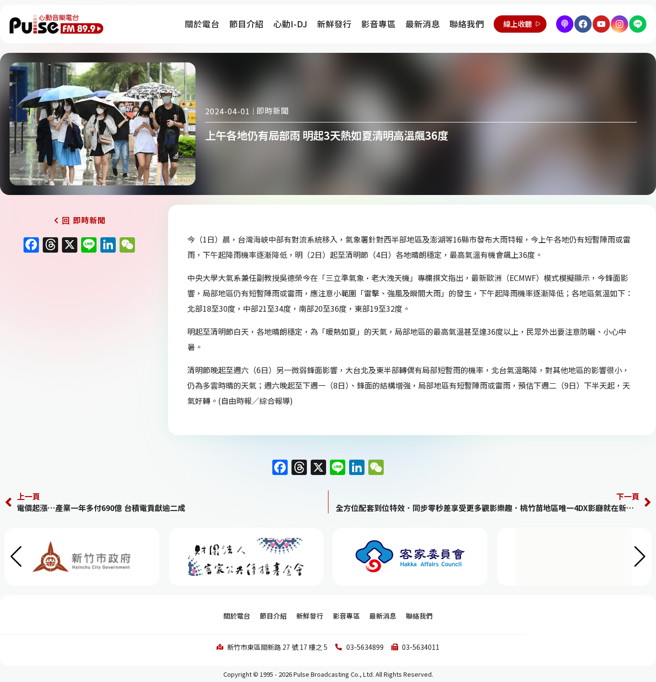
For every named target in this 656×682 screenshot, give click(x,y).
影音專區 (378, 24)
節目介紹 (246, 24)
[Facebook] (583, 24)
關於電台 (202, 24)
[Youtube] (601, 24)
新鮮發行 (334, 24)
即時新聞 (272, 110)
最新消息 (422, 24)
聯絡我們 (466, 24)
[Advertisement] (79, 339)
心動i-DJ (290, 24)
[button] (639, 556)
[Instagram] (619, 24)
